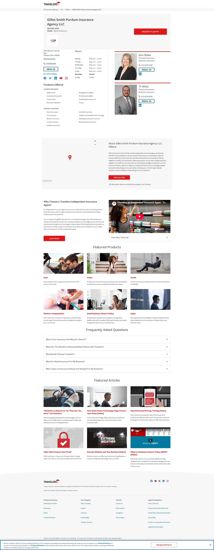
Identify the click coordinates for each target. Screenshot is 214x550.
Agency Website (51, 74)
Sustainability (85, 517)
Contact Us (119, 503)
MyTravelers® (120, 508)
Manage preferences (164, 545)
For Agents (119, 513)
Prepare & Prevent (49, 517)
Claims (46, 513)
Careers (83, 508)
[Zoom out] (95, 144)
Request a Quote (150, 31)
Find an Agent (120, 517)
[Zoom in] (95, 141)
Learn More (54, 238)
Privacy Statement (37, 546)
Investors (84, 513)
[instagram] (168, 481)
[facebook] (152, 481)
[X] (160, 481)
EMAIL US (51, 69)
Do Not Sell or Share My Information (159, 513)
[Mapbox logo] (47, 181)
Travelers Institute (86, 522)
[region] (70, 160)
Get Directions (49, 58)
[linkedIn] (164, 481)
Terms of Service (153, 503)
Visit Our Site (119, 177)
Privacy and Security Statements (158, 508)
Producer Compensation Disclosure (159, 522)
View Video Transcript (120, 237)
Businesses (47, 508)
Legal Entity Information (155, 527)
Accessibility (152, 517)
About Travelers (86, 503)
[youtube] (156, 481)
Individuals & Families (50, 503)
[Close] (210, 544)
